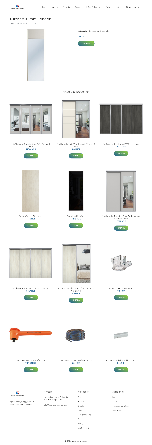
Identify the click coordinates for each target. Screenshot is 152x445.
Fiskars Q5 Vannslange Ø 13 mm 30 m (76, 360)
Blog (114, 397)
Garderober (105, 31)
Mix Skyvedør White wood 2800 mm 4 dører (31, 288)
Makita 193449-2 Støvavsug (121, 288)
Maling (118, 7)
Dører (77, 7)
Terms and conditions (120, 406)
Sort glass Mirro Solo (76, 216)
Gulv (108, 7)
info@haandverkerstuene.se (55, 405)
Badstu (54, 7)
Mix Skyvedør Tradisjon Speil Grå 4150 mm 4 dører (31, 145)
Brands (66, 7)
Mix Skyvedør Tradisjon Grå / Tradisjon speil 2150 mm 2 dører (121, 217)
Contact (115, 401)
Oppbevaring (133, 7)
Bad (44, 7)
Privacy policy (117, 410)
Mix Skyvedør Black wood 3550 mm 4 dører (121, 144)
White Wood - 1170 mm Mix (30, 216)
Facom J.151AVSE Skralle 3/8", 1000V (31, 360)
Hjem (12, 23)
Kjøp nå (86, 43)
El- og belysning (93, 7)
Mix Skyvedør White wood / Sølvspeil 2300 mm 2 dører (76, 289)
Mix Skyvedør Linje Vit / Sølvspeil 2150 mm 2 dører (76, 145)
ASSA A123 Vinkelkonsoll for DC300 (121, 360)
